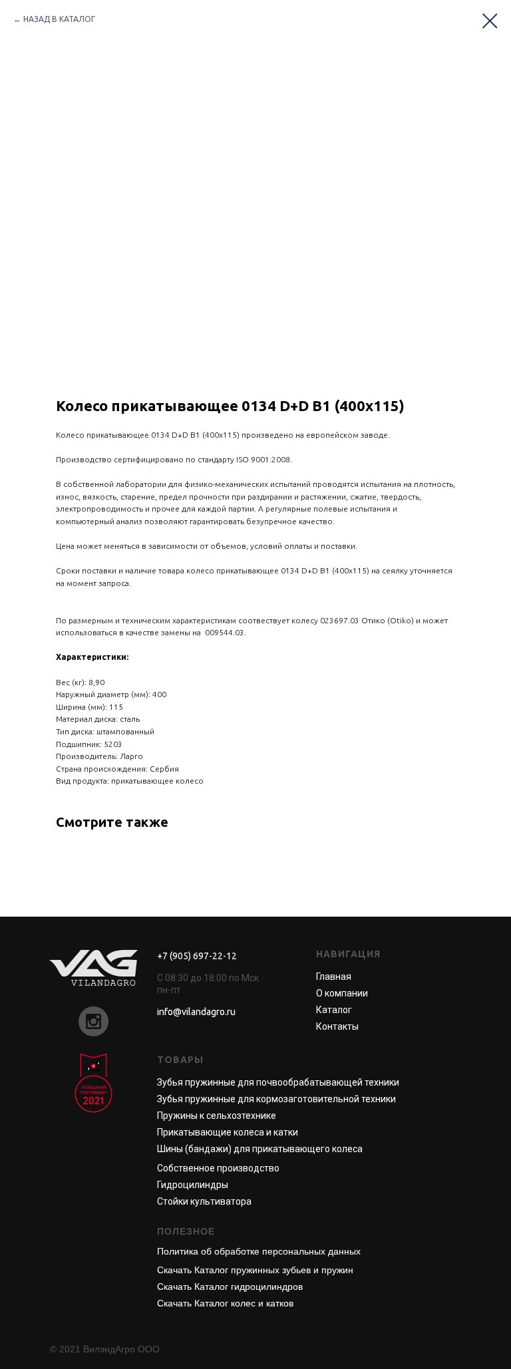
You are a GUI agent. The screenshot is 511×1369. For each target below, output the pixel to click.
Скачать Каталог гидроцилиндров (230, 1286)
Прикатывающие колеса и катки (227, 1132)
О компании (342, 993)
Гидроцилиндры (192, 1184)
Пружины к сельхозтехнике (216, 1115)
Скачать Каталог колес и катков (225, 1303)
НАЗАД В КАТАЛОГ (59, 19)
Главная (333, 976)
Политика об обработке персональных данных (259, 1251)
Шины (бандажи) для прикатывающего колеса (260, 1148)
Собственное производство (218, 1168)
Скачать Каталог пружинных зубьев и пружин (255, 1270)
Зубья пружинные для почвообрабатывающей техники (278, 1082)
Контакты (337, 1026)
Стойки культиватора (204, 1201)
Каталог (334, 1009)
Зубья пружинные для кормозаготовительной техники (276, 1099)
